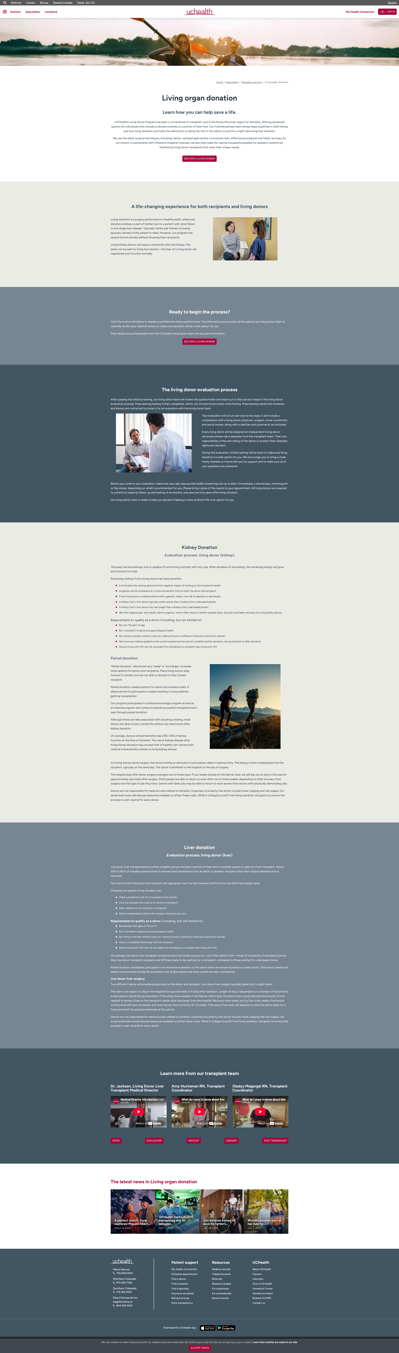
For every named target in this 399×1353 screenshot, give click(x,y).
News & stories (220, 1298)
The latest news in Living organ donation (154, 1182)
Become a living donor (199, 341)
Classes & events (221, 1274)
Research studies (62, 2)
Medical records (221, 1269)
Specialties (33, 12)
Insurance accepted (182, 1293)
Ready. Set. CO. (86, 2)
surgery (231, 1140)
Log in (391, 11)
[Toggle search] (4, 3)
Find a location (179, 1283)
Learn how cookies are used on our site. (275, 1342)
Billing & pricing (180, 1298)
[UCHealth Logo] (122, 1261)
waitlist (193, 1140)
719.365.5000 (124, 1292)
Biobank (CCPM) (261, 1298)
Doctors (15, 12)
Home (219, 82)
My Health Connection (360, 12)
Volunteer (258, 1278)
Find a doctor (178, 1278)
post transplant (275, 1140)
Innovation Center (262, 1288)
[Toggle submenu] (4, 12)
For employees (220, 1288)
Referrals (16, 2)
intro (116, 1140)
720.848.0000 (124, 1273)
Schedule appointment (184, 1274)
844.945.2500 (124, 1305)
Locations (51, 12)
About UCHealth (261, 1269)
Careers (30, 2)
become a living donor (199, 158)
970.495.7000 (124, 1282)
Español (392, 2)
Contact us (258, 1302)
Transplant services (251, 82)
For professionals (221, 1293)
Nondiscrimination (262, 1293)
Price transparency (182, 1302)
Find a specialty (180, 1288)
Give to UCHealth (262, 1283)
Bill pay (44, 2)
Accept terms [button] (200, 1347)
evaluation (154, 1140)
